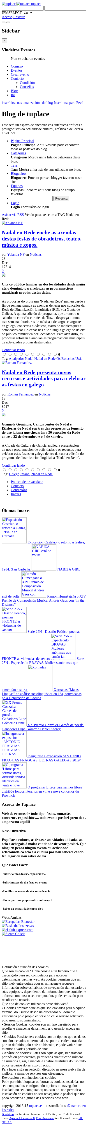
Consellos (27, 87)
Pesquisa (61, 198)
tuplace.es (36, 1106)
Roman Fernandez (20, 394)
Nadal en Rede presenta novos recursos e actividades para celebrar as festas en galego (44, 378)
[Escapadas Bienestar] (18, 921)
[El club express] (17, 930)
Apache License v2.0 (22, 1118)
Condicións (28, 83)
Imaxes (16, 494)
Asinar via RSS (13, 215)
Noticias (36, 254)
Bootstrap (8, 1114)
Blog (14, 91)
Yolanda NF (16, 254)
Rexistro (19, 17)
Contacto (17, 78)
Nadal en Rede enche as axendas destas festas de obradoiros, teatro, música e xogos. (41, 239)
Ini (13, 95)
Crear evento (20, 74)
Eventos (16, 70)
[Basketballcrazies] (18, 926)
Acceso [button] (7, 17)
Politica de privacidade (27, 482)
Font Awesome (45, 1118)
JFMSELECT (12, 13)
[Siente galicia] (13, 934)
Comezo (17, 66)
